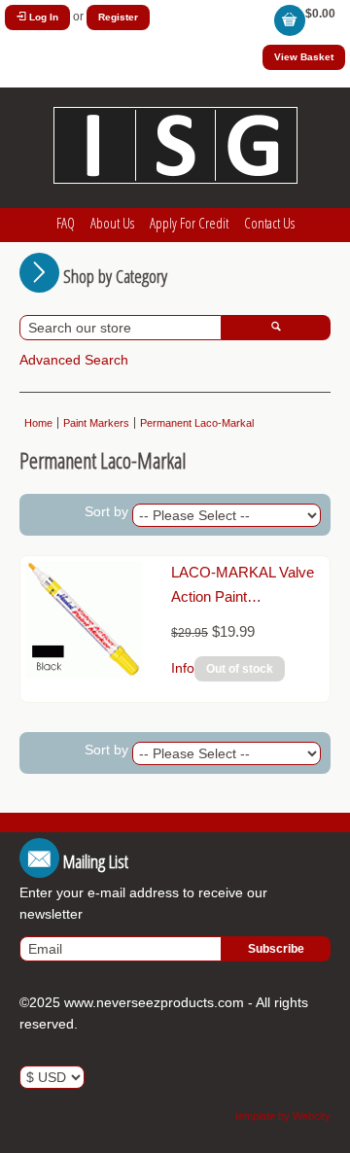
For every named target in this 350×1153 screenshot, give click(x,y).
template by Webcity (283, 1116)
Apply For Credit (189, 222)
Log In (42, 17)
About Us (112, 222)
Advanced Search (73, 359)
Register (118, 17)
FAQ (65, 222)
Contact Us (269, 222)
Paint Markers (96, 423)
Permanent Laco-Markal (197, 423)
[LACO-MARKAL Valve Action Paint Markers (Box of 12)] (83, 673)
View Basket (303, 57)
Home (38, 423)
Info (182, 668)
